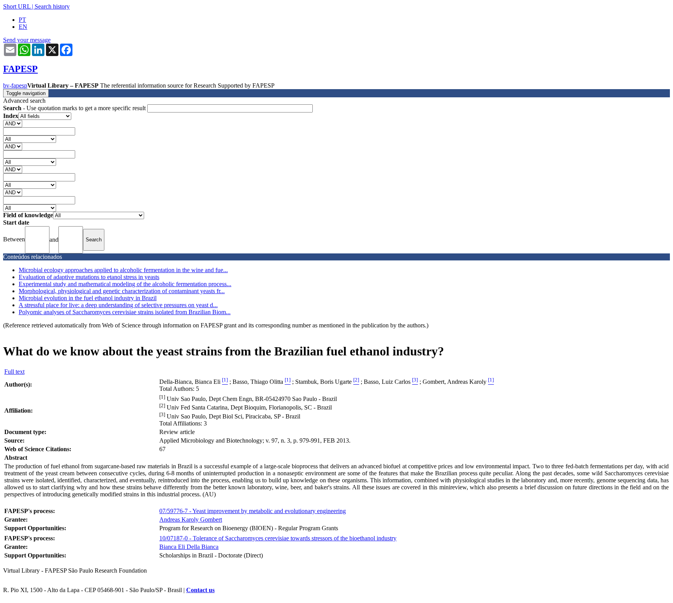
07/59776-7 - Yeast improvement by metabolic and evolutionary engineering (252, 511)
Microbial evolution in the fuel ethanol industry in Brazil (88, 298)
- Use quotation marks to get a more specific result (75, 108)
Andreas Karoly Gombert (190, 519)
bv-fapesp (15, 85)
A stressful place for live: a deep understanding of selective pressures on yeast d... (118, 305)
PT (22, 19)
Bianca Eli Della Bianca (188, 546)
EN (23, 26)
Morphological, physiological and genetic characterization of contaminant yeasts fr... (122, 291)
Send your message (27, 40)
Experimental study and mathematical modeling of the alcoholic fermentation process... (125, 284)
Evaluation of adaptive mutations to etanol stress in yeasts (89, 277)
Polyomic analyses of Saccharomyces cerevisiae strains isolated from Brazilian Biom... (125, 312)
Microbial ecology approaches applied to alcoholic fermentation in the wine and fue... (123, 270)
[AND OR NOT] (12, 123)
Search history (52, 6)
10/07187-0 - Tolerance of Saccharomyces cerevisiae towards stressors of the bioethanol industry (277, 538)
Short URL (16, 6)
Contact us (200, 590)
